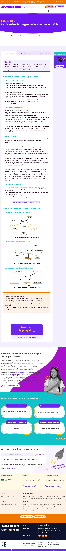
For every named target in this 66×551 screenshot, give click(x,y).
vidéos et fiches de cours (27, 377)
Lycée (2, 36)
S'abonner (59, 66)
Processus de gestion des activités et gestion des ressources (16, 412)
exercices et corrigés (13, 374)
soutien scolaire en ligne (7, 362)
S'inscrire (39, 454)
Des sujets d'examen (59, 54)
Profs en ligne (20, 372)
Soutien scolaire (26, 517)
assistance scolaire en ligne (8, 375)
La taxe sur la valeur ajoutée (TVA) (49, 428)
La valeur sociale (16, 428)
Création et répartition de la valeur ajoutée (49, 412)
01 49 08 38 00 (26, 479)
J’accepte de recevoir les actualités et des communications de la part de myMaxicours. (21, 460)
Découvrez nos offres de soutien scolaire (26, 203)
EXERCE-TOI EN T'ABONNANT (10, 385)
